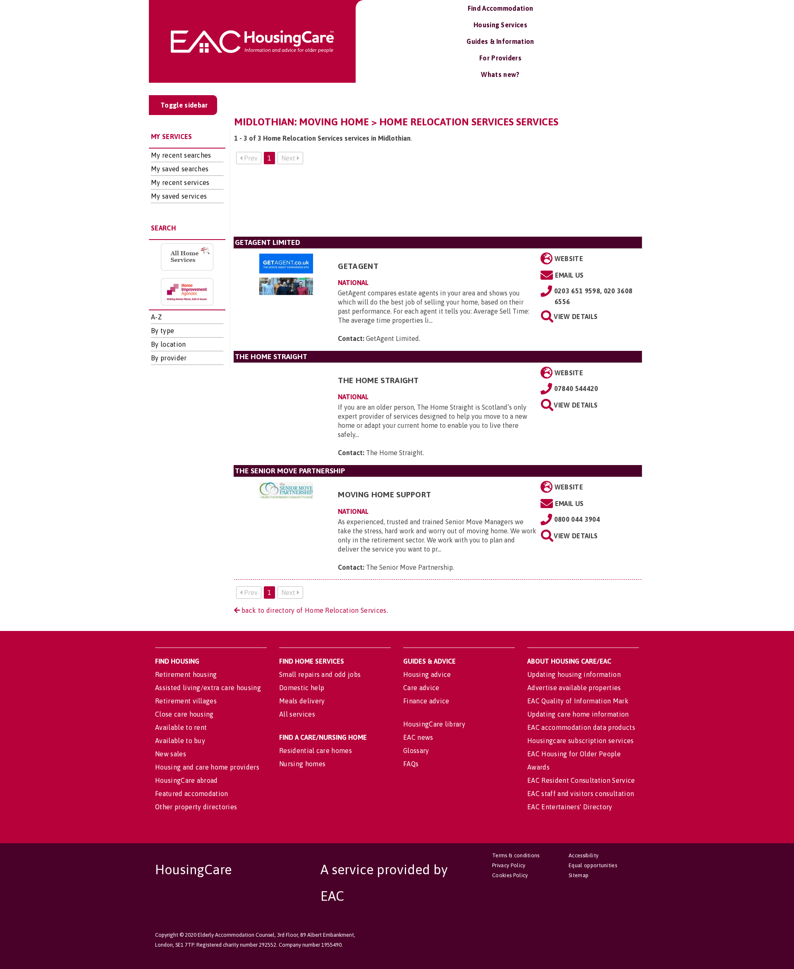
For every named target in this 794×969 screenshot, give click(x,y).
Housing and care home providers (207, 767)
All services (297, 714)
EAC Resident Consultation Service (581, 780)
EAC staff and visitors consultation (580, 793)
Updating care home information (578, 714)
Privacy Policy (508, 865)
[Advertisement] (438, 203)
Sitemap (578, 875)
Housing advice (427, 674)
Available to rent (181, 727)
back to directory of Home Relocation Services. (314, 610)
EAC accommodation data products (581, 727)
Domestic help (301, 687)
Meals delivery (302, 701)
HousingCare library (434, 724)
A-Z (156, 317)
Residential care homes (315, 750)
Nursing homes (302, 764)
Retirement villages (186, 701)
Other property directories (196, 807)
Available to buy (180, 740)
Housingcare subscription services (580, 740)
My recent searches (181, 155)
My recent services (180, 182)
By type (162, 330)
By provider (169, 358)
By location (168, 344)
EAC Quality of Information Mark (578, 701)
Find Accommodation (500, 8)
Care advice (421, 687)
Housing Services (500, 25)
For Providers (500, 58)
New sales (170, 754)
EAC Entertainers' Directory (569, 807)
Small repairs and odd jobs (320, 674)
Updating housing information (574, 674)
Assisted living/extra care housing (208, 687)
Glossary (416, 750)
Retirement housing (186, 674)
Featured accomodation (191, 793)
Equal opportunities (593, 865)
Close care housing (184, 714)
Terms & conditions (516, 855)
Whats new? (500, 74)
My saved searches (179, 169)
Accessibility (583, 855)
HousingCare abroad (186, 780)
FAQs (411, 764)
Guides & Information (500, 41)
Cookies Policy (510, 875)
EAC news (418, 737)
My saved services (179, 196)
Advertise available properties (574, 687)
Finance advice (426, 701)
